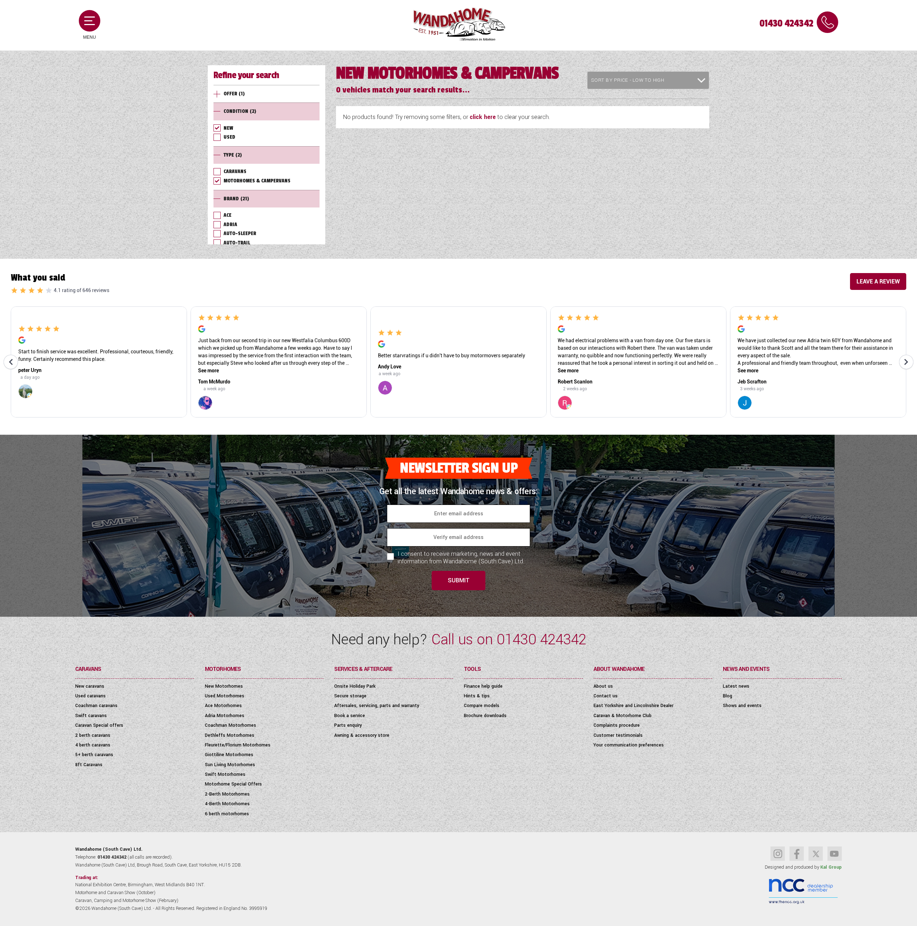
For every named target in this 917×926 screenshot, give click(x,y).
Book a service (349, 715)
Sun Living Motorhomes (230, 765)
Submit (459, 580)
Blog (727, 696)
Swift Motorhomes (225, 774)
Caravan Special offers (99, 725)
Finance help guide (483, 686)
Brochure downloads (485, 715)
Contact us (606, 696)
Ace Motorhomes (223, 705)
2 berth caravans (92, 735)
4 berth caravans (92, 745)
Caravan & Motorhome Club (623, 715)
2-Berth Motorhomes (227, 794)
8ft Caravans (88, 765)
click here (483, 117)
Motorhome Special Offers (233, 784)
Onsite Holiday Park (354, 686)
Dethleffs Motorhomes (229, 735)
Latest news (736, 686)
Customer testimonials (618, 735)
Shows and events (742, 705)
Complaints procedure (617, 725)
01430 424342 (786, 23)
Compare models (481, 705)
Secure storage (350, 696)
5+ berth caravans (94, 754)
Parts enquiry (348, 725)
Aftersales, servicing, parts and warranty (376, 705)
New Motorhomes (224, 686)
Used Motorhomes (224, 696)
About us (603, 686)
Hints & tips (477, 696)
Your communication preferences (629, 745)
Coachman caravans (96, 705)
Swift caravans (91, 715)
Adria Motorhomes (224, 715)
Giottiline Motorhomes (229, 754)
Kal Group (831, 867)
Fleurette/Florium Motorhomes (237, 745)
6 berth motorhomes (227, 814)
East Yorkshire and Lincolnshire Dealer (633, 705)
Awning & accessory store (361, 735)
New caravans (89, 686)
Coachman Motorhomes (230, 725)
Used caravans (90, 696)
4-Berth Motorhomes (227, 804)
